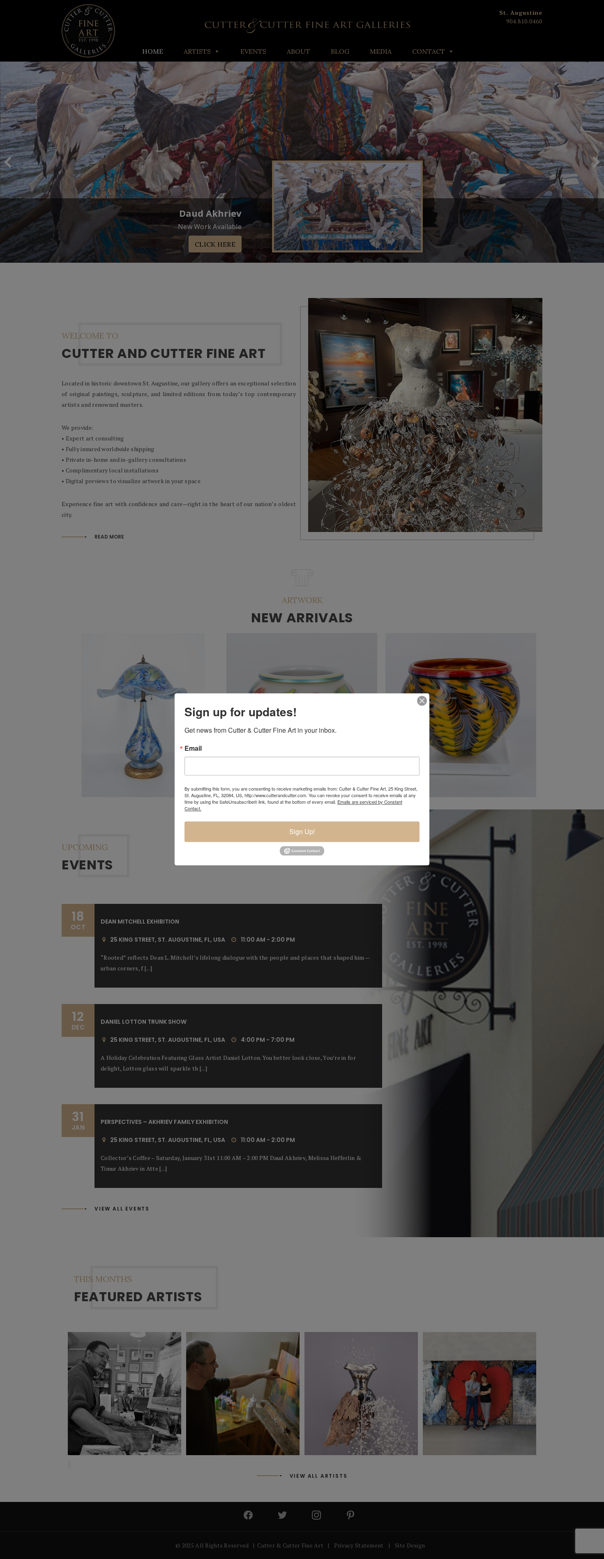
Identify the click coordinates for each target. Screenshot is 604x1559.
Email (193, 748)
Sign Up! (302, 831)
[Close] (422, 701)
